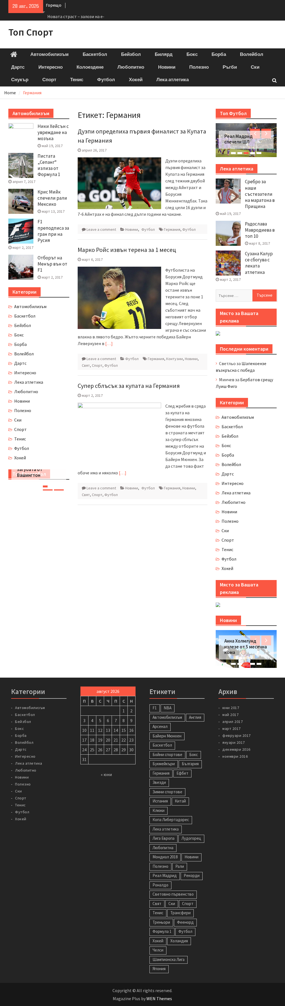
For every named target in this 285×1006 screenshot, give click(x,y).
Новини (166, 67)
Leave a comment (101, 229)
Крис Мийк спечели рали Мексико (52, 198)
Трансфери (180, 912)
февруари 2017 (236, 735)
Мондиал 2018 (165, 856)
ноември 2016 (235, 756)
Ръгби (230, 67)
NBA (167, 707)
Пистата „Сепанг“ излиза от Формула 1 (49, 165)
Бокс (192, 54)
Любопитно (130, 67)
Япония (159, 968)
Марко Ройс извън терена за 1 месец (127, 250)
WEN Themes (159, 998)
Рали (179, 866)
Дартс (17, 67)
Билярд (164, 54)
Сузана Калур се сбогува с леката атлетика (259, 263)
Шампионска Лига (169, 959)
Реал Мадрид (165, 875)
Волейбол (251, 54)
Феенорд (185, 922)
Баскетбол (95, 54)
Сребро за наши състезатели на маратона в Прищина (260, 194)
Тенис (76, 80)
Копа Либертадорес (171, 819)
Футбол (106, 80)
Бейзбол (131, 54)
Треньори (161, 922)
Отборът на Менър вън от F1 (52, 264)
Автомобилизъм (49, 54)
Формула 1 (162, 931)
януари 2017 (233, 742)
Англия (195, 717)
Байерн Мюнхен (167, 736)
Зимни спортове (167, 791)
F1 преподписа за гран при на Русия (53, 231)
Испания (160, 801)
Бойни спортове (167, 754)
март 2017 (231, 728)
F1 (155, 707)
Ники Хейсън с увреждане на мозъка (53, 132)
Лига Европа (164, 838)
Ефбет (182, 773)
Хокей (135, 80)
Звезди (159, 782)
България (190, 763)
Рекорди (192, 875)
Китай (180, 801)
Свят (86, 365)
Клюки (158, 810)
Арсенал (160, 726)
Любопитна (163, 847)
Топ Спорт (30, 32)
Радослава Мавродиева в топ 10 (260, 230)
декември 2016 (236, 749)
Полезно (199, 67)
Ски (255, 67)
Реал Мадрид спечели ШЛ (238, 139)
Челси (158, 950)
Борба (219, 54)
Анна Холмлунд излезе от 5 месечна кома (245, 646)
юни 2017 (230, 707)
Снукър (19, 80)
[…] (109, 343)
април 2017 (232, 721)
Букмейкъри (164, 763)
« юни (106, 774)
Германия (172, 229)
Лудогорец (191, 838)
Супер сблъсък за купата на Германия (129, 386)
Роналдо (160, 885)
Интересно (50, 67)
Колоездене (90, 67)
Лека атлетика (172, 80)
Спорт (49, 80)
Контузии (174, 358)
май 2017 (230, 714)
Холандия (179, 940)
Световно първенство (173, 894)
